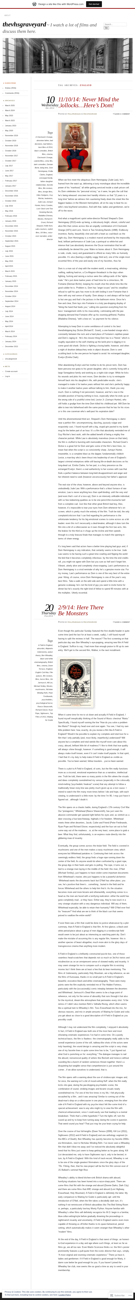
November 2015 (11, 231)
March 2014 (10, 331)
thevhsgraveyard (24, 24)
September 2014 (11, 301)
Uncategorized (90, 114)
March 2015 (10, 271)
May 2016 (9, 211)
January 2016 (10, 221)
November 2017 (11, 156)
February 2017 (11, 181)
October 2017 (10, 161)
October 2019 (10, 141)
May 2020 (9, 131)
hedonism (48, 198)
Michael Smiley (40, 686)
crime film (48, 161)
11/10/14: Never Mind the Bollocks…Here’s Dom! (88, 102)
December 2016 (11, 191)
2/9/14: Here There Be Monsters (81, 610)
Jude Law (41, 202)
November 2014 (11, 291)
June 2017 (9, 171)
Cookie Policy (64, 1295)
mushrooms (40, 689)
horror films (44, 679)
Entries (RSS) (10, 88)
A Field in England (45, 645)
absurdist (40, 648)
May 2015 (9, 261)
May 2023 (9, 116)
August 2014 (10, 306)
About (7, 15)
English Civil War (42, 672)
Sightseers (44, 713)
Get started (94, 4)
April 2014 (9, 326)
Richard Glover (42, 710)
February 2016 (11, 216)
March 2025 (10, 105)
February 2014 (11, 336)
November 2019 (11, 135)
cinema (49, 154)
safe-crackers (41, 229)
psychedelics (47, 700)
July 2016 (9, 206)
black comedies (40, 151)
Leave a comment (122, 114)
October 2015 (10, 236)
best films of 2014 (45, 147)
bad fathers (47, 144)
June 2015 (9, 256)
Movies (40, 219)
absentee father (43, 140)
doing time (44, 168)
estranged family (45, 178)
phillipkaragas (74, 114)
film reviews (47, 188)
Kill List (49, 683)
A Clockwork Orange (44, 137)
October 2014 (10, 296)
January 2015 (10, 281)
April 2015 (9, 266)
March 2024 (10, 110)
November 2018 (11, 146)
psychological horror (44, 703)
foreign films (47, 192)
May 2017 (9, 176)
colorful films (39, 161)
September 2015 (11, 241)
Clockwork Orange (44, 157)
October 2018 (10, 151)
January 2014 (10, 341)
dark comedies (40, 164)
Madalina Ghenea (45, 216)
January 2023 (10, 126)
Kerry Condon (46, 205)
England (49, 175)
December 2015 (11, 226)
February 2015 (11, 276)
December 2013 (11, 346)
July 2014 (9, 311)
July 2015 (9, 251)
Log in (7, 376)
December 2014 (11, 286)
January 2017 (10, 186)
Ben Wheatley (46, 655)
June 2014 (9, 316)
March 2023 (10, 120)
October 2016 (10, 201)
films (40, 192)
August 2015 (10, 246)
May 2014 (9, 321)
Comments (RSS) (12, 93)
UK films (43, 233)
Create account (11, 371)
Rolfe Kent (48, 226)
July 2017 (9, 166)
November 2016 (11, 196)
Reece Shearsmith (45, 707)
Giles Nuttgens (42, 195)
